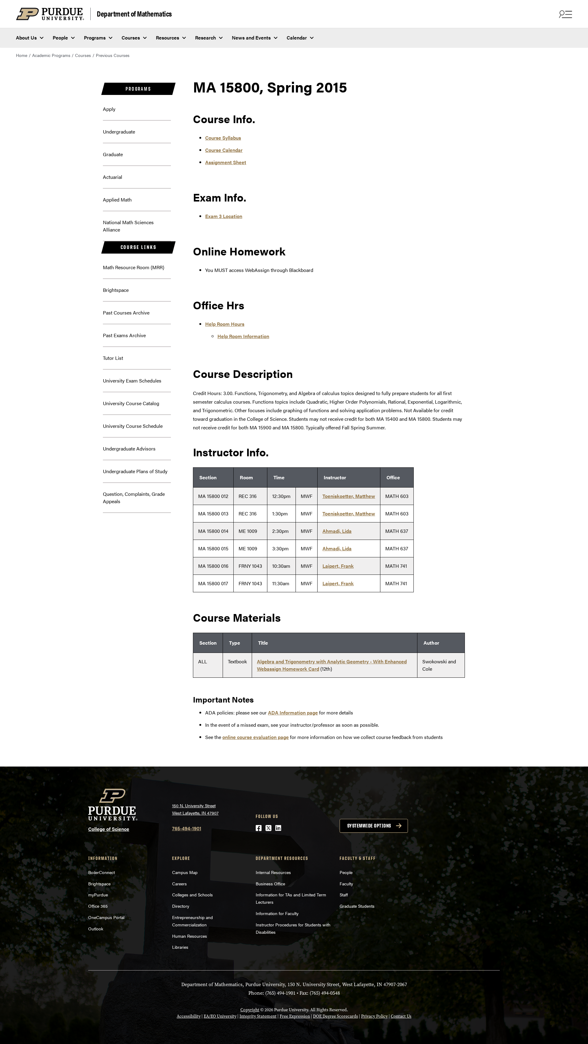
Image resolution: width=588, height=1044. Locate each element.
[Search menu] (564, 14)
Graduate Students (357, 906)
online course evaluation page (255, 737)
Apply (109, 108)
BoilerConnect (101, 872)
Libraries (180, 947)
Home (21, 55)
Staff (344, 894)
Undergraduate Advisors (129, 448)
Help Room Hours (224, 323)
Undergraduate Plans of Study (135, 471)
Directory (180, 906)
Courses (131, 37)
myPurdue (98, 894)
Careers (179, 883)
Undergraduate (119, 131)
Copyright (249, 1010)
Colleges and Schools (192, 894)
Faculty (346, 883)
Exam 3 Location (223, 216)
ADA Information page (293, 712)
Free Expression (295, 1016)
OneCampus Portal (106, 917)
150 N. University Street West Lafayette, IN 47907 (195, 809)
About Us (26, 37)
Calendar (297, 37)
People (60, 37)
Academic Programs (51, 55)
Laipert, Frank (338, 565)
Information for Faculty (277, 913)
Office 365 (98, 906)
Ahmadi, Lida (337, 530)
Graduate (113, 154)
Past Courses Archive (126, 312)
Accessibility (189, 1016)
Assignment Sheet (225, 162)
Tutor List (113, 357)
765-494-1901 (186, 828)
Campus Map (185, 872)
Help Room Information (243, 336)
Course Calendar (224, 149)
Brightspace (116, 289)
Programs (95, 37)
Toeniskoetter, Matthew (348, 495)
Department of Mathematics (134, 13)
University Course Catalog (131, 403)
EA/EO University (220, 1016)
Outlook (95, 928)
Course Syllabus (223, 137)
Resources (167, 37)
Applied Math (117, 199)
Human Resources (189, 936)
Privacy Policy (374, 1016)
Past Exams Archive (124, 335)
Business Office (270, 883)
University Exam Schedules (132, 380)
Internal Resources (273, 872)
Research (205, 37)
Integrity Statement (258, 1016)
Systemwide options (369, 826)
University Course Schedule (133, 425)
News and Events (251, 37)
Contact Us (401, 1016)
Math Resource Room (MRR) (133, 267)
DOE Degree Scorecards (335, 1016)
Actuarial (112, 176)
